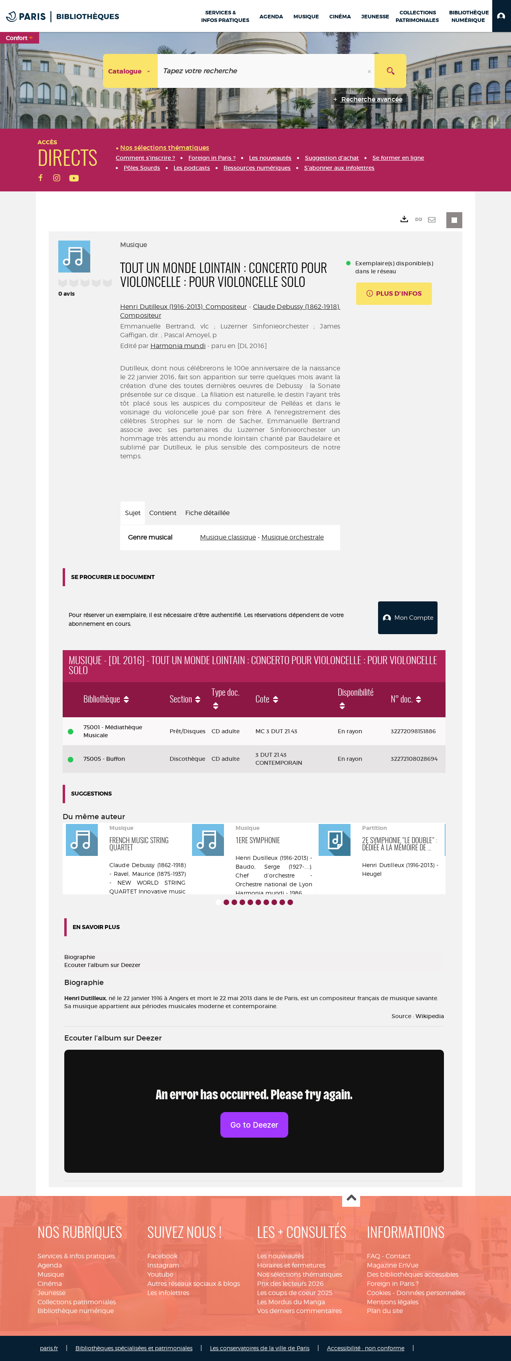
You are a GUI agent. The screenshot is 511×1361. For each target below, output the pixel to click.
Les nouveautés (280, 1256)
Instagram (163, 1265)
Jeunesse (51, 1293)
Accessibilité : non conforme (365, 1348)
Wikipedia (430, 1016)
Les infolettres (168, 1293)
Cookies (379, 1293)
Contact (398, 1256)
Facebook (162, 1256)
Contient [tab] (162, 513)
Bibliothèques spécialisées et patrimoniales (133, 1348)
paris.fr (49, 1348)
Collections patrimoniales (77, 1302)
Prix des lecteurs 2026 (290, 1283)
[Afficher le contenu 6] (258, 902)
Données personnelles (430, 1293)
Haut (351, 1198)
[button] (501, 16)
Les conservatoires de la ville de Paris (259, 1348)
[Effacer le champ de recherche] (370, 71)
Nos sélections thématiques (299, 1274)
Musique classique (228, 537)
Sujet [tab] (133, 513)
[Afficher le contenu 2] (226, 902)
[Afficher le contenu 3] (234, 902)
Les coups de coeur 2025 (295, 1293)
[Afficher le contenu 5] (250, 902)
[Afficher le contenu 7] (266, 902)
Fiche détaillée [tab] (207, 513)
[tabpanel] (230, 537)
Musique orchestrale (292, 537)
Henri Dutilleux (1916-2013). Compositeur (183, 306)
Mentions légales (392, 1302)
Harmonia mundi (178, 346)
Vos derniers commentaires (299, 1311)
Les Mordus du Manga (291, 1302)
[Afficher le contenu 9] (282, 902)
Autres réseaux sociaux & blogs (193, 1283)
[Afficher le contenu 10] (290, 902)
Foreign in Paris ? (393, 1283)
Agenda (50, 1265)
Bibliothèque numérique (76, 1311)
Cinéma (50, 1283)
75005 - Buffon (104, 758)
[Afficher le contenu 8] (274, 902)
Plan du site (385, 1311)
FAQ (373, 1256)
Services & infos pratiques (76, 1256)
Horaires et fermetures (291, 1265)
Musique (51, 1274)
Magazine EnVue (392, 1265)
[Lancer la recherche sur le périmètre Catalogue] (390, 71)
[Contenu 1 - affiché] (218, 902)
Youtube (160, 1274)
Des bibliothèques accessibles (412, 1274)
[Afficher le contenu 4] (242, 902)
